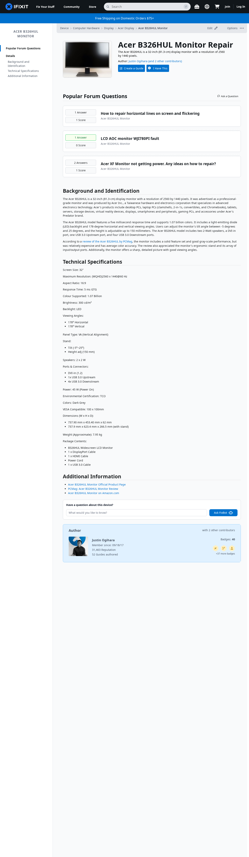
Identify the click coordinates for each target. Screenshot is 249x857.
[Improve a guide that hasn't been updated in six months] (224, 548)
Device (64, 28)
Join (227, 6)
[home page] (16, 6)
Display (109, 28)
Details (10, 56)
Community (72, 7)
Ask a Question (229, 96)
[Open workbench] (197, 6)
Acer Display (126, 28)
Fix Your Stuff (45, 7)
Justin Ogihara (138, 61)
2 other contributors (222, 530)
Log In (241, 6)
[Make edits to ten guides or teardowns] (232, 548)
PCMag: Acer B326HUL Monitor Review (93, 489)
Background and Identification (18, 64)
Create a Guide (133, 68)
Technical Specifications (23, 71)
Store (92, 7)
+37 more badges (225, 553)
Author (75, 530)
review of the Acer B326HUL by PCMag (107, 241)
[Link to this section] (61, 192)
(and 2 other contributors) (165, 61)
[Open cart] (217, 6)
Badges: (228, 539)
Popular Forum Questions (23, 48)
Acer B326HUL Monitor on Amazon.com (93, 493)
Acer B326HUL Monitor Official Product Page (97, 484)
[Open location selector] (207, 6)
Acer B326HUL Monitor (25, 33)
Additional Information (23, 76)
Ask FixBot (220, 512)
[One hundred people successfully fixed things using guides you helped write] (215, 548)
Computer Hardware (86, 28)
